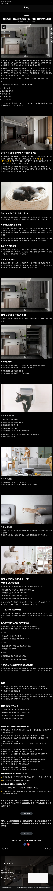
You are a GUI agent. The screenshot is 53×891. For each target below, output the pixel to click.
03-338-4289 (7, 870)
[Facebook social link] (24, 844)
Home (24, 10)
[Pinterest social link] (28, 844)
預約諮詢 (26, 833)
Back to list (26, 848)
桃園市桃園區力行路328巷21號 (7, 872)
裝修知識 (28, 10)
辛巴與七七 (41, 777)
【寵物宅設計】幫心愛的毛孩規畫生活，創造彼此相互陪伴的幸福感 (26, 840)
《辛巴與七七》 (21, 757)
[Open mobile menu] (51, 2)
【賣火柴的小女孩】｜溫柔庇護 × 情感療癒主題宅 (20, 788)
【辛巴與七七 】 (26, 781)
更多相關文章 (26, 813)
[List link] (4, 877)
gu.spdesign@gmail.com (10, 874)
